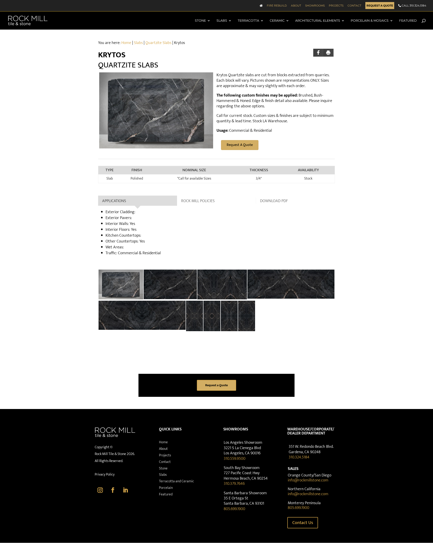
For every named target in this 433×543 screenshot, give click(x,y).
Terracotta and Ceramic (176, 481)
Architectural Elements (317, 21)
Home (126, 42)
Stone (200, 21)
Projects (336, 5)
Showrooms (315, 5)
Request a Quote (379, 5)
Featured (408, 21)
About (296, 5)
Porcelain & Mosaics (370, 21)
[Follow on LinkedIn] (125, 490)
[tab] (137, 201)
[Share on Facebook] (318, 53)
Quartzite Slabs (158, 42)
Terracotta (248, 21)
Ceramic (277, 21)
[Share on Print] (328, 53)
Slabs (221, 21)
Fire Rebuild (277, 5)
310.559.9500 (234, 458)
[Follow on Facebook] (112, 490)
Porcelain (166, 488)
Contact (354, 5)
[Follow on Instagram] (100, 490)
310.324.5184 (299, 457)
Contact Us (302, 523)
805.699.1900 (234, 509)
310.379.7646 (234, 483)
